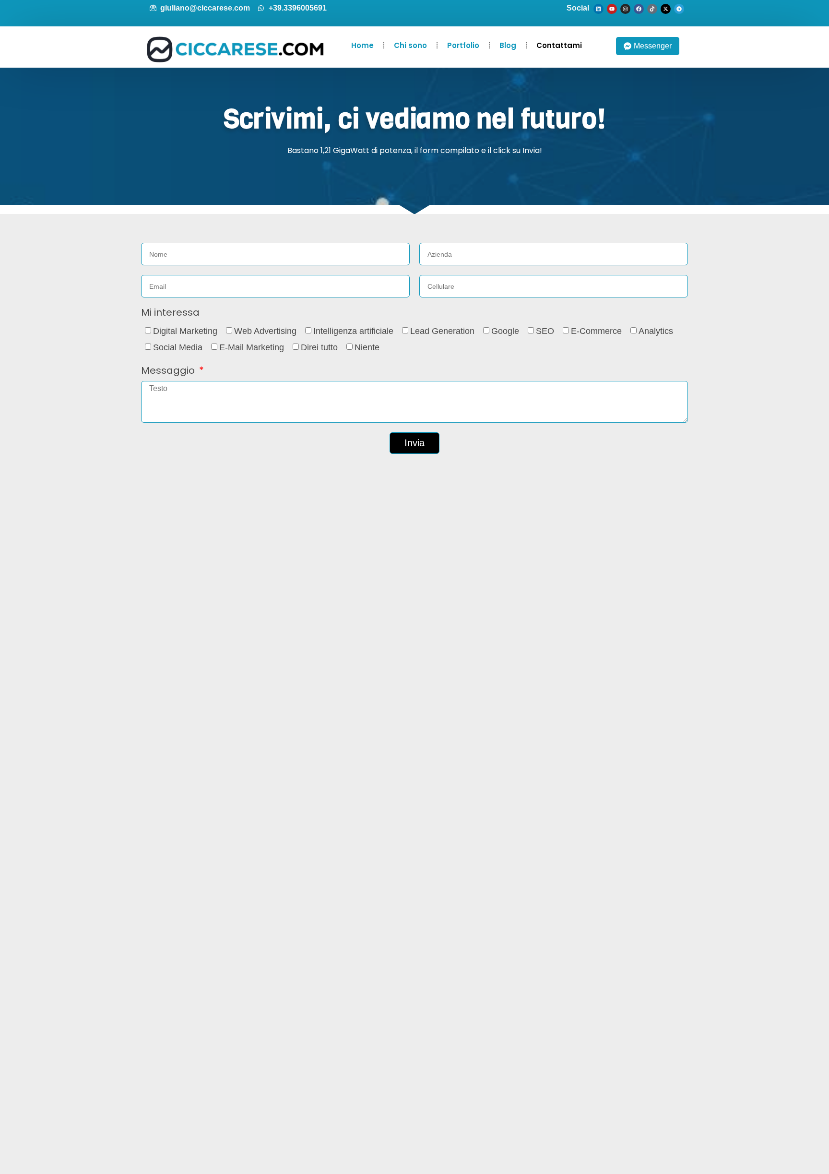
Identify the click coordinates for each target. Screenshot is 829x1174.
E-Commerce (596, 331)
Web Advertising (265, 331)
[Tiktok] (652, 9)
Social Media (177, 347)
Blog (507, 45)
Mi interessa (170, 313)
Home (362, 45)
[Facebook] (639, 9)
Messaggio (169, 371)
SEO (545, 331)
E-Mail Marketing (251, 347)
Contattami (559, 45)
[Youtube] (612, 9)
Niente (367, 347)
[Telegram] (679, 9)
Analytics (656, 331)
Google (505, 331)
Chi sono (410, 45)
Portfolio (463, 45)
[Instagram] (625, 9)
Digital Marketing (185, 331)
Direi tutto (319, 347)
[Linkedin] (598, 9)
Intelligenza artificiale (353, 331)
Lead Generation (442, 331)
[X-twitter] (666, 9)
